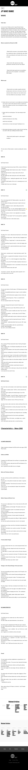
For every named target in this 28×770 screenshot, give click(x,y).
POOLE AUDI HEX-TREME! (5, 707)
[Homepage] (14, 756)
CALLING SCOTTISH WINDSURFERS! (25, 731)
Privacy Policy (15, 760)
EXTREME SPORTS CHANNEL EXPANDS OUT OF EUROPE (17, 708)
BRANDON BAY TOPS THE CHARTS (22, 707)
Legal (10, 760)
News (3, 8)
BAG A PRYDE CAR (19, 731)
